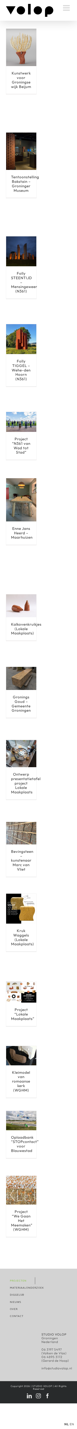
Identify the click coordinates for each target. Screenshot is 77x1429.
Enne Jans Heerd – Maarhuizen (22, 533)
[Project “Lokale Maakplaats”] (21, 983)
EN (72, 1424)
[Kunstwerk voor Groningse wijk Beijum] (21, 30)
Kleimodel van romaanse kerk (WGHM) (21, 1081)
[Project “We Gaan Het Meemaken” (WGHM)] (21, 1178)
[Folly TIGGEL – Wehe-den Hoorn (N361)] (21, 326)
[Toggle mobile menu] (67, 8)
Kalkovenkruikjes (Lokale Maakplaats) (26, 629)
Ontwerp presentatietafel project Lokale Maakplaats (26, 783)
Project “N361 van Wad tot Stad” (21, 446)
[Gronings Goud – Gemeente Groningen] (21, 669)
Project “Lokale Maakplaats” (22, 1014)
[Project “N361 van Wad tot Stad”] (21, 414)
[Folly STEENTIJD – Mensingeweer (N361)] (21, 238)
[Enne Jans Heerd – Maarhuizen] (21, 480)
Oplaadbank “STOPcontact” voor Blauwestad (25, 1144)
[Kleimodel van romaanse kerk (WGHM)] (21, 1048)
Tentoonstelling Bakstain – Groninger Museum (25, 184)
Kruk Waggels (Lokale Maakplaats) (22, 937)
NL (66, 1424)
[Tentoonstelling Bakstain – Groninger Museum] (21, 134)
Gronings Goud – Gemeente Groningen (21, 704)
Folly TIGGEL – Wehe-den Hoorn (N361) (21, 370)
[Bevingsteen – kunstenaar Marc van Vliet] (21, 824)
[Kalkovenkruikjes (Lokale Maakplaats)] (21, 596)
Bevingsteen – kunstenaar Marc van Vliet (22, 860)
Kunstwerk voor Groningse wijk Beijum (21, 80)
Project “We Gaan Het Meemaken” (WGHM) (21, 1220)
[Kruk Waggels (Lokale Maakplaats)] (21, 895)
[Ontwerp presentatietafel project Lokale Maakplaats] (21, 742)
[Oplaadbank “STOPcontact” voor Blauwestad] (21, 1113)
